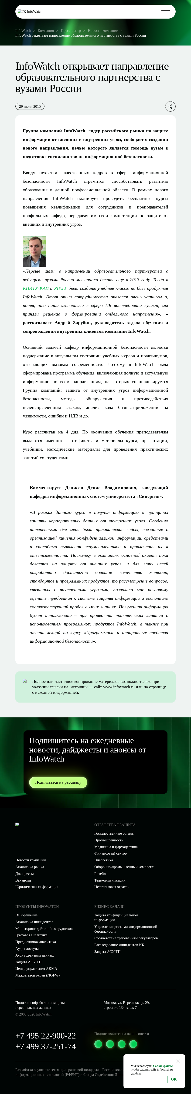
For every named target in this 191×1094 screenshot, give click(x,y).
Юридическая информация (36, 887)
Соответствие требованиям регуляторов (126, 938)
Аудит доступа (27, 949)
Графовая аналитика (31, 935)
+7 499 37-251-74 (45, 1046)
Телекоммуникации (110, 880)
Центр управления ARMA (36, 968)
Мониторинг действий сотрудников (44, 929)
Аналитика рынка (29, 867)
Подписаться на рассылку (58, 782)
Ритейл (100, 874)
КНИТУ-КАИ (36, 288)
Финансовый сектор (110, 853)
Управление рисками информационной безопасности (125, 929)
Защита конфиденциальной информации (116, 917)
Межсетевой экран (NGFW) (37, 975)
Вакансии (23, 880)
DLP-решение (26, 915)
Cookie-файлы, (163, 1066)
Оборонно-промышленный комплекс (123, 867)
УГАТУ (60, 288)
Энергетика (103, 860)
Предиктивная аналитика (35, 942)
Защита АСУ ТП (107, 952)
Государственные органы (114, 833)
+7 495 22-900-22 (45, 1036)
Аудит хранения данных (34, 955)
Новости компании (30, 860)
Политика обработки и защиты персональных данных (40, 1005)
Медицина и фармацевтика (116, 847)
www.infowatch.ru (119, 686)
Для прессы (24, 874)
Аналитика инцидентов (34, 922)
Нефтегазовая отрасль (111, 887)
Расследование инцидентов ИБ (119, 945)
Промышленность (108, 840)
